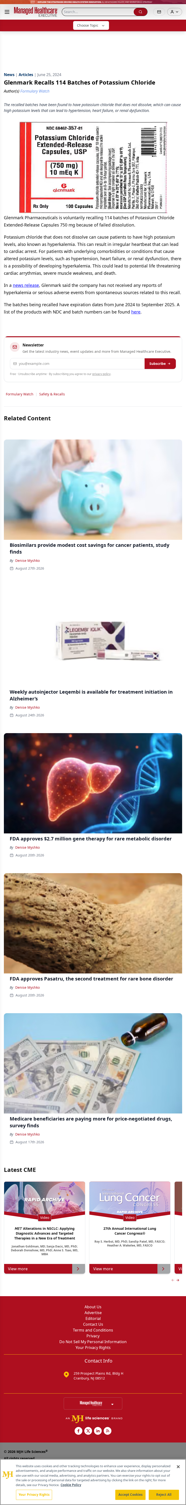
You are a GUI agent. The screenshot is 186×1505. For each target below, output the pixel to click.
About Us (93, 1306)
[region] (93, 1482)
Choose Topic (87, 25)
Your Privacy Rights (93, 1347)
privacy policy (101, 374)
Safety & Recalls (52, 394)
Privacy (93, 1336)
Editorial (93, 1318)
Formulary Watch (19, 394)
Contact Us (93, 1324)
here (135, 312)
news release (26, 285)
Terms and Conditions (93, 1330)
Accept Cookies (130, 1494)
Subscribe (157, 363)
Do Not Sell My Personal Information (93, 1341)
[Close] (178, 1466)
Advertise (93, 1312)
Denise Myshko (27, 560)
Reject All (163, 1494)
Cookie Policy (71, 1485)
